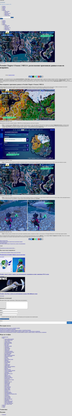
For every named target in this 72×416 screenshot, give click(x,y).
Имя (1, 310)
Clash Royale (6, 350)
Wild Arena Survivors (8, 398)
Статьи (3, 9)
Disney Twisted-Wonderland (9, 355)
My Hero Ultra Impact (8, 377)
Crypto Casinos (7, 15)
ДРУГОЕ (4, 10)
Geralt (9, 75)
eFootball (6, 357)
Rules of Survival (7, 386)
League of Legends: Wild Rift (9, 370)
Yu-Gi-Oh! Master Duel (8, 403)
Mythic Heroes (7, 378)
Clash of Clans (7, 349)
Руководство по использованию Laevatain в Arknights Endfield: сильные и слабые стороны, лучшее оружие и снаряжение (23, 332)
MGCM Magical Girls (8, 373)
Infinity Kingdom (7, 369)
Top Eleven (6, 394)
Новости (4, 7)
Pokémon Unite (7, 382)
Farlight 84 (6, 360)
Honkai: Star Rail (7, 367)
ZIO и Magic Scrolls (8, 404)
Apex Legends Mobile (8, 340)
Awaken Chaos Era (7, 342)
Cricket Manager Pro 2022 (9, 352)
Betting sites (6, 14)
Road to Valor (6, 385)
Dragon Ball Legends (8, 356)
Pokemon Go (6, 380)
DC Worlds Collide (7, 353)
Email (1, 312)
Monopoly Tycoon (7, 376)
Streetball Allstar (7, 389)
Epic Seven (6, 358)
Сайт (1, 314)
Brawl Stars (6, 345)
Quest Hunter (6, 384)
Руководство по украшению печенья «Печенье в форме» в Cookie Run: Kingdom (15, 330)
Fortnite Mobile (3, 62)
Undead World (7, 395)
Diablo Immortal (7, 354)
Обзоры (3, 8)
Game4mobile (2, 2)
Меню (1, 18)
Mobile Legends (7, 375)
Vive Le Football (7, 396)
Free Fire (6, 363)
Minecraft (6, 374)
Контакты (4, 414)
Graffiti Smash (7, 365)
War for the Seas (7, 397)
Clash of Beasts (7, 348)
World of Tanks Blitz (8, 402)
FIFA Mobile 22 (7, 361)
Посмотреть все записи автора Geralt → (7, 248)
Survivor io (6, 390)
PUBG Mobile (7, 383)
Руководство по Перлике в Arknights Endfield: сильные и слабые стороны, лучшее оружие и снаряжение (20, 331)
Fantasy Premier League (8, 359)
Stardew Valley (7, 388)
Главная (3, 6)
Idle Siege (6, 368)
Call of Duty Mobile (8, 346)
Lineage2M (6, 372)
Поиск (1, 320)
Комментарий (3, 308)
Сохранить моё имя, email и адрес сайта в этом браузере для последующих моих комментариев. (19, 316)
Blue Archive (6, 344)
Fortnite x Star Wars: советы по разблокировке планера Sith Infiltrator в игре (18, 293)
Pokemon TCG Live (8, 381)
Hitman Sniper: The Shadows (9, 366)
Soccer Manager (7, 387)
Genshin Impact (7, 364)
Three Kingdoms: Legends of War (10, 393)
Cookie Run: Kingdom (8, 351)
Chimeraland (6, 347)
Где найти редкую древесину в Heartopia (8, 329)
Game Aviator (6, 11)
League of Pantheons (8, 371)
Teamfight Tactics (7, 391)
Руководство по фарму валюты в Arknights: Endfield (10, 328)
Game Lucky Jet (7, 13)
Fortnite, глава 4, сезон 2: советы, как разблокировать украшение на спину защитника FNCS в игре (24, 274)
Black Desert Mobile (8, 343)
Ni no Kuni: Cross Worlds (9, 379)
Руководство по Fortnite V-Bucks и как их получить (12, 254)
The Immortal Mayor (8, 392)
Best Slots (6, 12)
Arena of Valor (7, 341)
